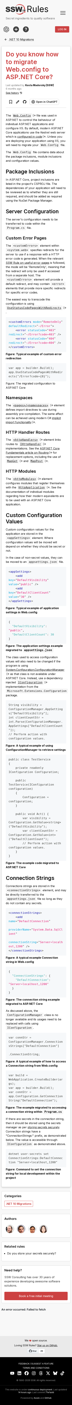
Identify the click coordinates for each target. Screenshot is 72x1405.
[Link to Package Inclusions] (58, 171)
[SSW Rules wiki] (25, 29)
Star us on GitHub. (47, 1345)
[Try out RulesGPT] (6, 29)
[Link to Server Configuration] (62, 211)
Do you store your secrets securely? (31, 1253)
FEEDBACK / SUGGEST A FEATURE (36, 1364)
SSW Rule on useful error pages (27, 262)
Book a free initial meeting (36, 1296)
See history (12, 92)
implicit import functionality (33, 420)
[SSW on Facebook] (26, 1373)
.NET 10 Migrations (18, 1204)
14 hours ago (24, 1392)
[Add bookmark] (11, 102)
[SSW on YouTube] (12, 1373)
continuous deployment (40, 1390)
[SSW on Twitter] (48, 1373)
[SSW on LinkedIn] (19, 1373)
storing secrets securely (43, 1127)
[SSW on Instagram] (34, 1373)
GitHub (48, 1398)
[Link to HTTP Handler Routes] (53, 432)
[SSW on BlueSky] (55, 1373)
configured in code (29, 136)
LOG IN (62, 29)
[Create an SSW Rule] (16, 29)
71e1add (49, 1392)
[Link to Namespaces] (35, 397)
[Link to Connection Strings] (58, 878)
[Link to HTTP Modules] (39, 471)
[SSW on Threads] (41, 1373)
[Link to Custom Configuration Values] (26, 521)
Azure (37, 1398)
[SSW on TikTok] (62, 1373)
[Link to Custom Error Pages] (49, 237)
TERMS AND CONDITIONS (36, 1368)
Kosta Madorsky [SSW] (39, 85)
